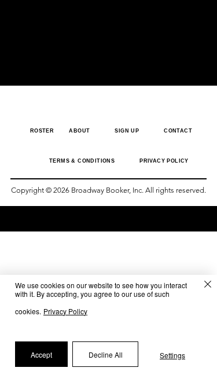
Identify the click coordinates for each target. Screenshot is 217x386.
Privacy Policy (65, 311)
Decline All (106, 354)
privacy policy (164, 161)
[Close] (202, 286)
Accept (41, 354)
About (79, 131)
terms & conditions (82, 161)
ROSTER (45, 131)
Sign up (127, 131)
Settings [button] (172, 355)
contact (178, 131)
